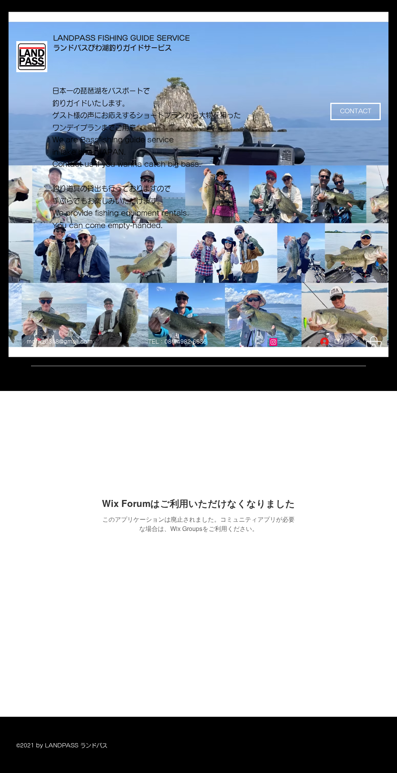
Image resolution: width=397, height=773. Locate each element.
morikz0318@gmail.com (60, 341)
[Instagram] (273, 342)
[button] (373, 345)
